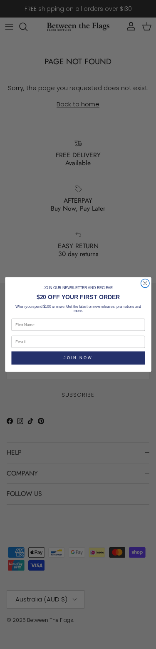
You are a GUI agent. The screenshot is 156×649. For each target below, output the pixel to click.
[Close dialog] (145, 283)
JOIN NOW (78, 358)
